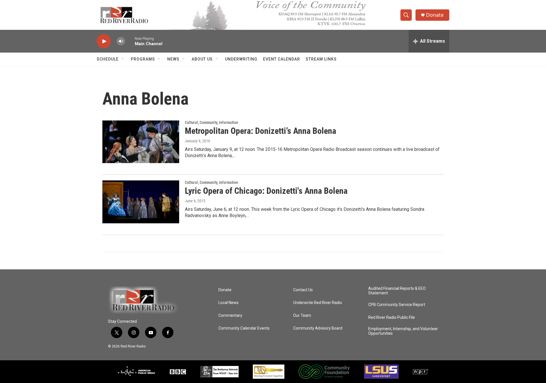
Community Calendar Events (244, 328)
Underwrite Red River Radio (317, 303)
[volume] (121, 41)
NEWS (173, 59)
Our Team (302, 315)
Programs (143, 59)
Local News (228, 303)
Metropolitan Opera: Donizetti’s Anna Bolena (260, 131)
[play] (103, 41)
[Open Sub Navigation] (123, 59)
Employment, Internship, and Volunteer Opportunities (403, 331)
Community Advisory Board (317, 328)
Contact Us (303, 290)
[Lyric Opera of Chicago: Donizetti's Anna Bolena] (140, 201)
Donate (435, 15)
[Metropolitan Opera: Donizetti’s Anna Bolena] (140, 141)
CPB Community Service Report (396, 305)
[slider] (130, 41)
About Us (202, 59)
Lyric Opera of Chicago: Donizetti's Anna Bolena (266, 191)
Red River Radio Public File (391, 317)
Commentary (230, 315)
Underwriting (241, 59)
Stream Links (321, 59)
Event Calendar (281, 59)
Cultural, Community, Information (211, 122)
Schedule (108, 59)
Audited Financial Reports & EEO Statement (397, 290)
